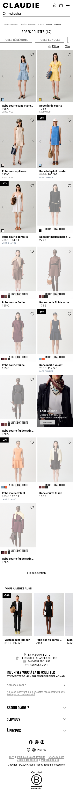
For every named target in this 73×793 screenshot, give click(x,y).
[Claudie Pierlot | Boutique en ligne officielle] (21, 5)
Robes (41, 25)
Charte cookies (56, 757)
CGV (11, 757)
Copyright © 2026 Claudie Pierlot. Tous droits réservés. (36, 764)
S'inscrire (64, 685)
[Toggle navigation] (67, 5)
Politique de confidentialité (31, 757)
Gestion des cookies (27, 760)
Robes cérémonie (16, 39)
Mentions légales (49, 760)
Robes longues (50, 39)
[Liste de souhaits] (32, 54)
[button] (54, 5)
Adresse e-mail (15, 685)
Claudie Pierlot (11, 25)
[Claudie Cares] (36, 780)
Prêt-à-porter (28, 25)
